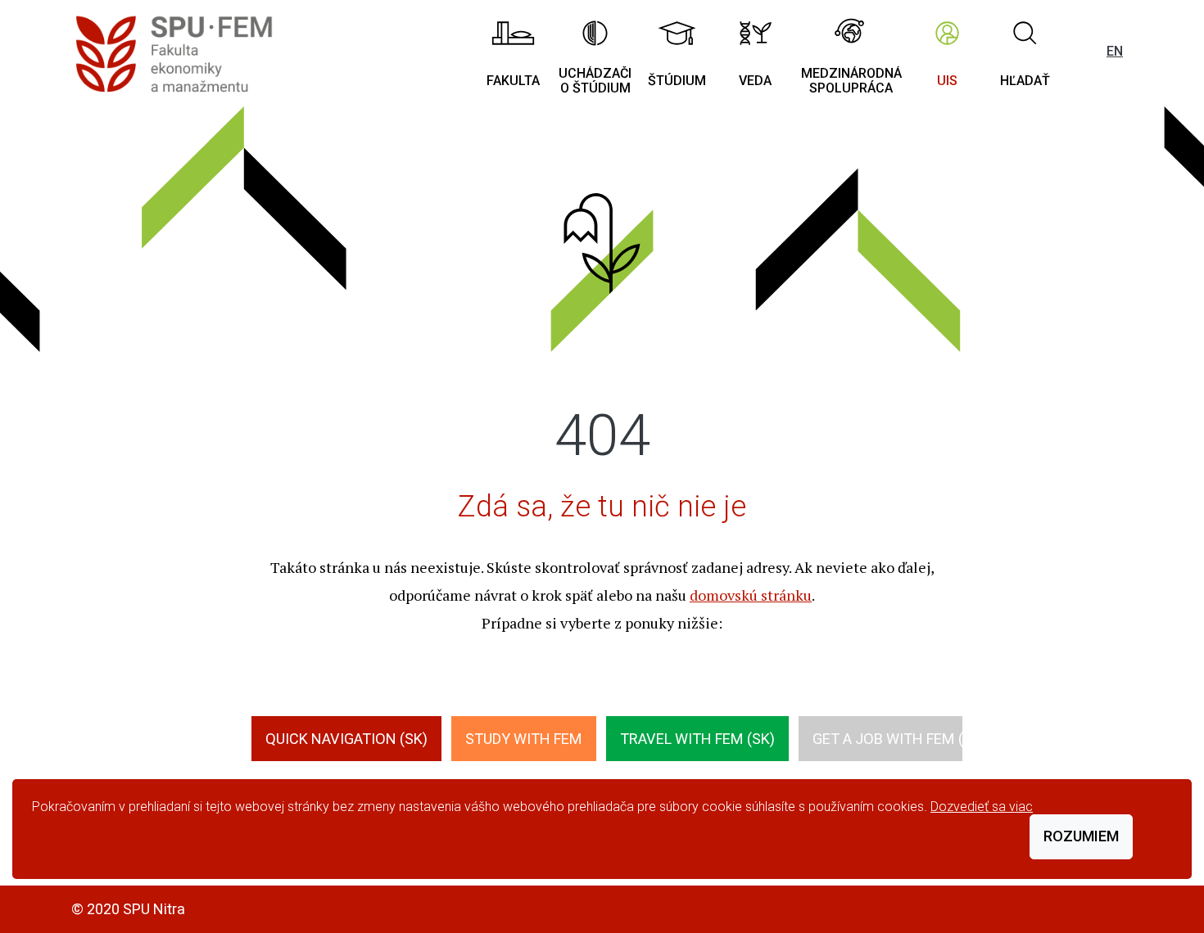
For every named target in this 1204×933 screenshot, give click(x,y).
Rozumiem (1081, 836)
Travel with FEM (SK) (697, 738)
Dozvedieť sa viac (981, 806)
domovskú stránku (751, 595)
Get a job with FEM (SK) (899, 738)
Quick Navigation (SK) (346, 738)
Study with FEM (523, 738)
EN (1115, 51)
